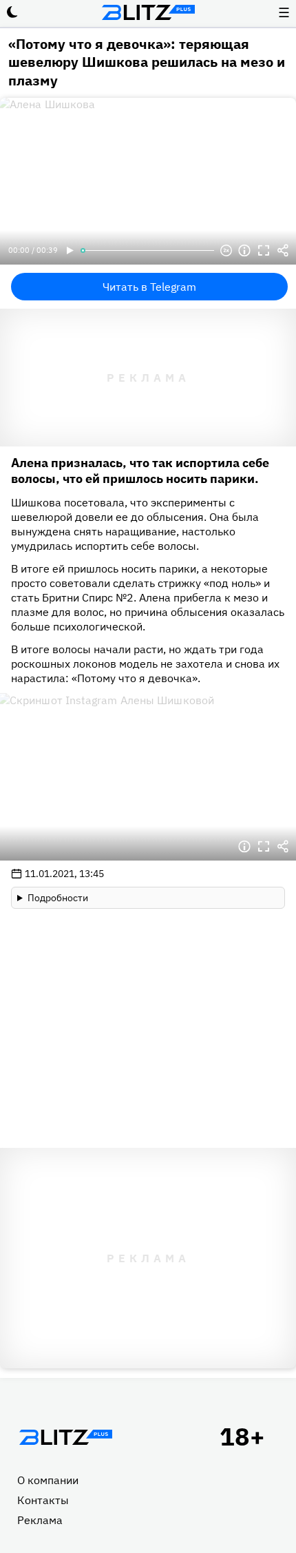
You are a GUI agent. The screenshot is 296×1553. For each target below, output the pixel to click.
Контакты (43, 1500)
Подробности (58, 898)
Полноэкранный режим (263, 250)
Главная (65, 1437)
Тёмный (12, 12)
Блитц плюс (148, 12)
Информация (244, 250)
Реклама (40, 1520)
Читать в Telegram (149, 287)
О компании (47, 1480)
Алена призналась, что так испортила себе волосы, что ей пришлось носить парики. (140, 471)
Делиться (283, 250)
